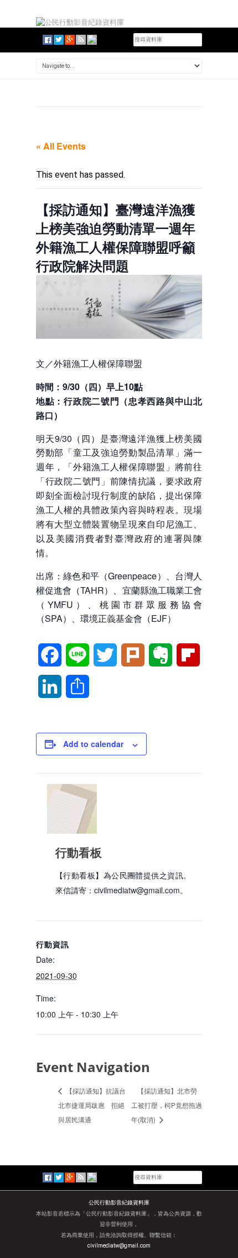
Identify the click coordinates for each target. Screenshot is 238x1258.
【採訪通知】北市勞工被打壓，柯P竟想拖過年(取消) (166, 1105)
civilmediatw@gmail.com (119, 1246)
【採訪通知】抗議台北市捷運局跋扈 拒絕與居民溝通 (92, 1105)
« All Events (61, 146)
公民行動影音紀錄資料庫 (119, 1203)
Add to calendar (93, 743)
